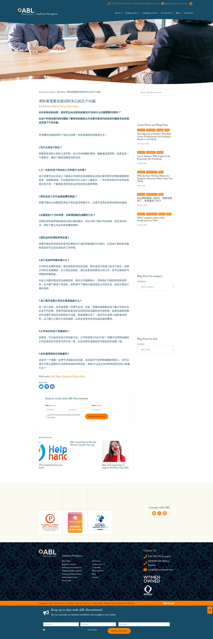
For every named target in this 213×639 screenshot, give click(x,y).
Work (94, 570)
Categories (141, 281)
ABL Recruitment (26, 11)
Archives (141, 344)
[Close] (209, 610)
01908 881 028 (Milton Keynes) (158, 563)
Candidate (66, 376)
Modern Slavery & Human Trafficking (119, 603)
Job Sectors (96, 561)
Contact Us (188, 13)
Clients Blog (152, 172)
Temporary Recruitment (71, 574)
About (117, 13)
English (160, 130)
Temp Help (96, 567)
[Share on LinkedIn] (52, 386)
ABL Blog (55, 376)
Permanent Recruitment (71, 567)
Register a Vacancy (69, 564)
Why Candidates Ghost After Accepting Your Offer (151, 219)
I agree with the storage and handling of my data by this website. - (63, 416)
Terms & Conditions (82, 603)
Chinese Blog (78, 376)
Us (102, 570)
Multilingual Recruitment (72, 570)
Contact (95, 577)
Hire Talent (66, 561)
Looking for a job (149, 13)
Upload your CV (98, 564)
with (99, 570)
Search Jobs (66, 580)
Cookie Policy (97, 603)
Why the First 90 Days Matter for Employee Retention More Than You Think (154, 178)
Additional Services (69, 577)
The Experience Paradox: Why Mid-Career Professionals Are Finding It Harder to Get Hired (154, 136)
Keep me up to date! (97, 416)
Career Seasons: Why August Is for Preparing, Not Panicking (153, 157)
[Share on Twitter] (41, 386)
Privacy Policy (61, 417)
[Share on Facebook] (46, 386)
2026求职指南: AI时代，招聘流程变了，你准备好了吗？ (154, 199)
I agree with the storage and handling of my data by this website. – (71, 630)
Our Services (166, 13)
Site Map (69, 603)
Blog (177, 13)
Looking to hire (131, 13)
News (167, 130)
